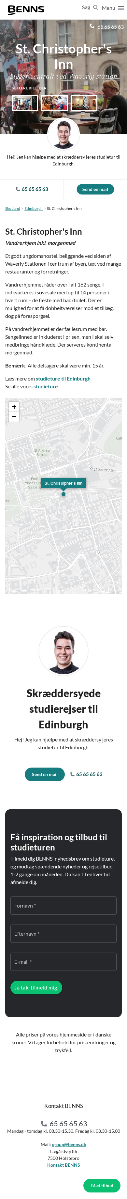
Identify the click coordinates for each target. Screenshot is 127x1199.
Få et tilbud (102, 1185)
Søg (86, 7)
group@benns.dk (69, 1144)
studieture (46, 386)
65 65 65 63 (110, 26)
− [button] (14, 417)
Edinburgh (33, 208)
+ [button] (14, 407)
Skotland (12, 208)
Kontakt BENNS (63, 1165)
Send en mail (95, 189)
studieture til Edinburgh (63, 378)
